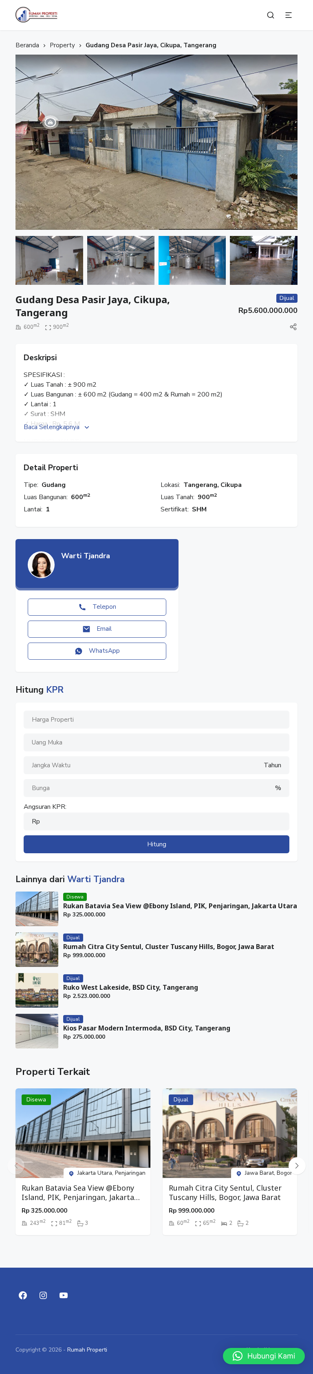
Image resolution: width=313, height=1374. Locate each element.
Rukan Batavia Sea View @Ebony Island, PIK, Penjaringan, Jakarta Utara (180, 906)
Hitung (156, 844)
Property (62, 45)
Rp (36, 821)
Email (104, 629)
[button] (297, 1165)
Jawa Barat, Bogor (268, 1173)
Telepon (104, 607)
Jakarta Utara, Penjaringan (111, 1173)
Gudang (54, 484)
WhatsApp (104, 651)
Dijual (73, 937)
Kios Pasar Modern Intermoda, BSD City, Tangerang (146, 1028)
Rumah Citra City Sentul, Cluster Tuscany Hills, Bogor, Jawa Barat (168, 946)
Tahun (272, 765)
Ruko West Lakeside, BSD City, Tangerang (130, 987)
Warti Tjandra (85, 556)
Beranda (27, 45)
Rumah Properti (87, 1350)
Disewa (75, 897)
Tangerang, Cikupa (212, 484)
